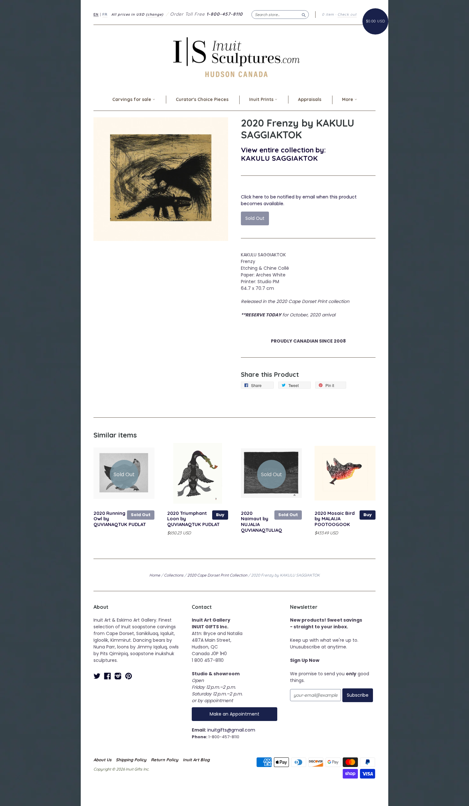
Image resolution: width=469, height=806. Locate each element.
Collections (173, 575)
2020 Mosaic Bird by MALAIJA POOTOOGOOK (335, 519)
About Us (102, 759)
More (348, 99)
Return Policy (164, 759)
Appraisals (309, 99)
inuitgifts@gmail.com (231, 730)
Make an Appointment (234, 714)
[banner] (234, 57)
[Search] (304, 14)
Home (154, 575)
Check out (347, 14)
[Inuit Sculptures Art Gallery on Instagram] (118, 676)
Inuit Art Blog (196, 759)
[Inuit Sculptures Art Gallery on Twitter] (96, 676)
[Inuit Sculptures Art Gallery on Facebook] (107, 676)
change (154, 14)
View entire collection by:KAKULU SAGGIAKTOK (283, 153)
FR (105, 14)
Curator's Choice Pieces (202, 99)
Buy (220, 515)
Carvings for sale (132, 99)
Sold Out (141, 515)
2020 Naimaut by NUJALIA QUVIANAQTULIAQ (261, 521)
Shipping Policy (131, 759)
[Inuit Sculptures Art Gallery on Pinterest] (128, 676)
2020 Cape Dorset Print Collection (217, 575)
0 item (328, 14)
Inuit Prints (262, 99)
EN (96, 14)
